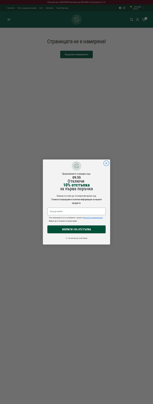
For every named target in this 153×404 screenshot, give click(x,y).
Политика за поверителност (93, 218)
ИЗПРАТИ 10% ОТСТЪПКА (76, 229)
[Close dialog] (106, 163)
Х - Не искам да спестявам (76, 238)
